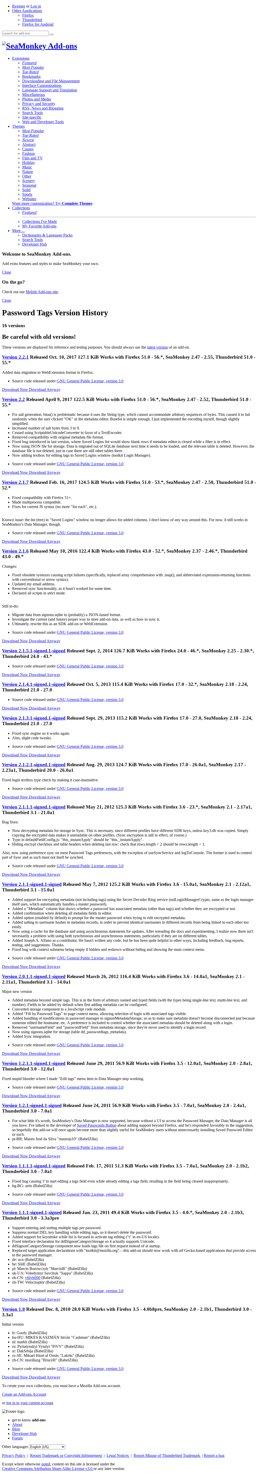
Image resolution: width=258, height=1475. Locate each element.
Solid (26, 190)
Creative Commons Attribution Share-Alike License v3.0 (47, 1468)
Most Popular (33, 67)
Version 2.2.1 (15, 357)
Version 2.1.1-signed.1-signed (32, 884)
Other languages (15, 1447)
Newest (28, 140)
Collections (21, 208)
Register (18, 6)
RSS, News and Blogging (42, 108)
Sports (27, 194)
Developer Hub (34, 244)
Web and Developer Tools (43, 122)
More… (18, 230)
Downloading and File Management (51, 81)
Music (27, 167)
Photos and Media (36, 99)
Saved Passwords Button (96, 1125)
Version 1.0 (13, 1309)
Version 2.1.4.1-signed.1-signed (34, 684)
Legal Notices (118, 1455)
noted (45, 1464)
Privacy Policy (14, 1455)
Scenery (28, 181)
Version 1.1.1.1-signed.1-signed (34, 1165)
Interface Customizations (41, 85)
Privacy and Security (38, 104)
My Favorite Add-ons (39, 226)
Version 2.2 (13, 399)
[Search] (52, 34)
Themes (18, 126)
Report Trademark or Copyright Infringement (66, 1455)
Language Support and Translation (49, 90)
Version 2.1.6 (15, 551)
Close (6, 272)
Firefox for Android (37, 24)
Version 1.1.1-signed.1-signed (32, 1212)
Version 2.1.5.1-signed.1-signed (34, 650)
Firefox (28, 15)
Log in (35, 6)
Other (26, 176)
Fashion (28, 153)
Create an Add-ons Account (24, 1394)
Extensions (20, 58)
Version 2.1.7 (15, 482)
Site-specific (32, 117)
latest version (157, 347)
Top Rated (30, 72)
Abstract (29, 144)
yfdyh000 (32, 1278)
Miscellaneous (33, 94)
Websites (29, 199)
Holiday (28, 162)
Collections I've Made (39, 221)
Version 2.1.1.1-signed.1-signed (34, 807)
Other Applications (27, 11)
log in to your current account (29, 1403)
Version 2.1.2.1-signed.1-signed (34, 764)
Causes (28, 149)
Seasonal (29, 185)
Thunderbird (32, 20)
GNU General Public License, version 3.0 (90, 381)
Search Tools (32, 113)
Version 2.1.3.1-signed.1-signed (34, 718)
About (17, 1424)
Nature (27, 172)
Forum (17, 1438)
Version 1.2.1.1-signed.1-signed (34, 1063)
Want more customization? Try (52, 203)
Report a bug (214, 1455)
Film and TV (32, 158)
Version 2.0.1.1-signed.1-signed (34, 976)
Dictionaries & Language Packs (47, 235)
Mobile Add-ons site (42, 292)
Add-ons (61, 45)
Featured (29, 63)
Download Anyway (44, 389)
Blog (16, 1429)
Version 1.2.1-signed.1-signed (32, 1105)
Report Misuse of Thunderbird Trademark (167, 1455)
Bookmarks (31, 76)
